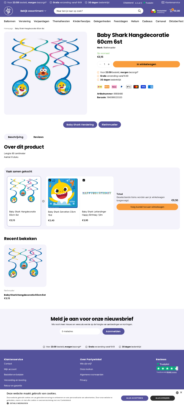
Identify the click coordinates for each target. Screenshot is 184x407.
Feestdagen (121, 21)
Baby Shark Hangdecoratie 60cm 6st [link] (22, 213)
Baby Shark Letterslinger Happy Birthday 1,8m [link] (94, 213)
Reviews (161, 359)
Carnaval (161, 21)
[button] (108, 64)
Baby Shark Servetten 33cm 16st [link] (62, 213)
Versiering (25, 21)
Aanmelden (113, 331)
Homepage (8, 28)
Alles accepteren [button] (134, 398)
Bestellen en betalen (13, 374)
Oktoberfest (176, 21)
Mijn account (10, 369)
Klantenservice (13, 359)
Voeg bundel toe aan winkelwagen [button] (147, 207)
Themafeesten (61, 21)
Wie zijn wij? (86, 363)
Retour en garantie (13, 385)
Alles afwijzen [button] (163, 398)
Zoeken (139, 11)
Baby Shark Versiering (80, 124)
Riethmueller (109, 47)
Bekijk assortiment (32, 11)
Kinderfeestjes (81, 21)
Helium (135, 21)
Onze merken (86, 369)
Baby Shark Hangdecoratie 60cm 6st (25, 295)
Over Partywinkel (91, 359)
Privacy (83, 380)
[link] (24, 193)
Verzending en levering (15, 380)
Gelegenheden (102, 21)
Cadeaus (147, 21)
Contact (8, 363)
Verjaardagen (41, 21)
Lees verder (76, 400)
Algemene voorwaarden (91, 374)
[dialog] (92, 398)
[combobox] (177, 392)
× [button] (181, 393)
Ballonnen (9, 21)
